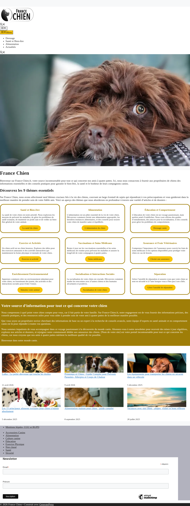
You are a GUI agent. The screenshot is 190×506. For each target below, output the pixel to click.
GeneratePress (46, 504)
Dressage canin (160, 228)
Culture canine (13, 438)
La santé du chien (30, 228)
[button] (2, 24)
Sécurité (10, 453)
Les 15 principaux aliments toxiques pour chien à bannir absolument (30, 410)
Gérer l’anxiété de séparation (159, 287)
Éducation (11, 441)
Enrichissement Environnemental (30, 274)
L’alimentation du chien (95, 228)
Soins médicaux (95, 259)
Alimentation (12, 44)
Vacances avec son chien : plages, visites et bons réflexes (156, 408)
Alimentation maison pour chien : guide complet (89, 408)
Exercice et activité (30, 259)
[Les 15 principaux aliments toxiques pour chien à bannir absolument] (31, 400)
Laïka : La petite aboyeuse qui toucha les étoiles (26, 374)
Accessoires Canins (15, 432)
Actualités (11, 47)
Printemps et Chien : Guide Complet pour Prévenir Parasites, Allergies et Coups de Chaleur (90, 375)
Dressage (10, 38)
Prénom (6, 482)
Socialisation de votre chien (95, 290)
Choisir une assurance (160, 259)
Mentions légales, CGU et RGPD (22, 427)
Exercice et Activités (30, 243)
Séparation (160, 274)
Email (6, 467)
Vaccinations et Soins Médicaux (95, 243)
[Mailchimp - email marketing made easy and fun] (147, 499)
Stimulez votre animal (30, 290)
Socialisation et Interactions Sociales (95, 274)
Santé (8, 450)
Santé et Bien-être (15, 41)
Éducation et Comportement (160, 209)
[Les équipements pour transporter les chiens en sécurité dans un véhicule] (156, 372)
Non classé (11, 447)
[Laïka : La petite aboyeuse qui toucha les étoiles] (31, 367)
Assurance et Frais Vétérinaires (160, 243)
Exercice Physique (15, 444)
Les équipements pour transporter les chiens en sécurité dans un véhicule (155, 375)
